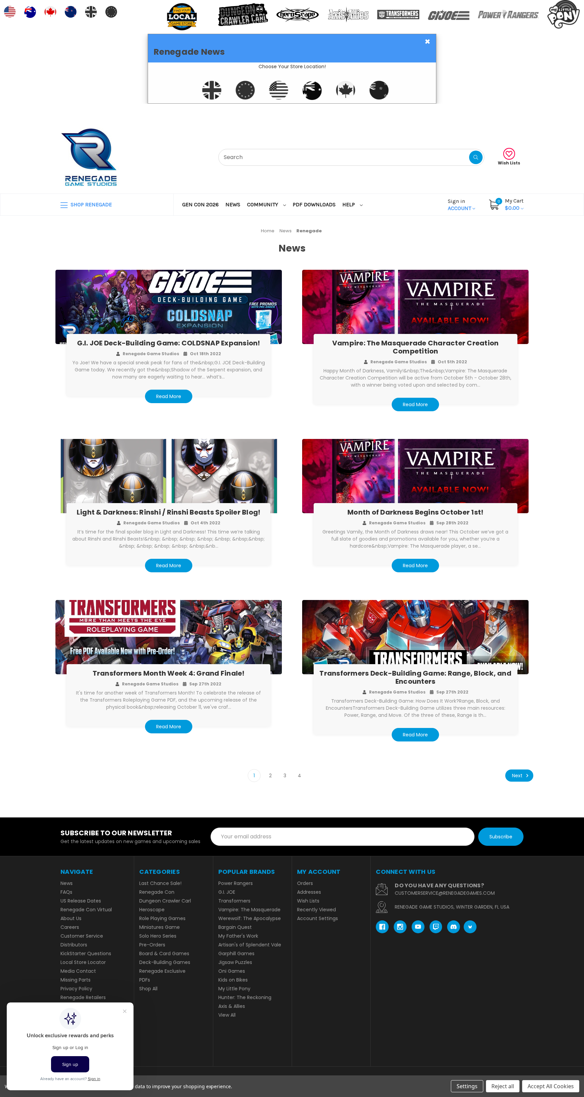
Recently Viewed (316, 909)
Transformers (234, 900)
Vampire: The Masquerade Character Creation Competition (415, 347)
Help (349, 204)
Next (518, 775)
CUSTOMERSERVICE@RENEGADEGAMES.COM (445, 893)
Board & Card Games (164, 953)
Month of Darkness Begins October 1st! (415, 512)
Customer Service (81, 936)
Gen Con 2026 (200, 204)
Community (263, 204)
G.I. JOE (226, 892)
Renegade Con (156, 892)
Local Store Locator (83, 962)
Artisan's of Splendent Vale (249, 944)
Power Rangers (235, 883)
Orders (305, 883)
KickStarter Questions (85, 953)
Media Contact (78, 971)
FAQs (66, 892)
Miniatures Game (159, 927)
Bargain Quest (235, 927)
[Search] (476, 157)
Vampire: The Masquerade (249, 909)
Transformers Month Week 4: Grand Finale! (169, 673)
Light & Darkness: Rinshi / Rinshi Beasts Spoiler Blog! (169, 512)
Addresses (309, 892)
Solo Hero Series (157, 936)
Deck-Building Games (164, 962)
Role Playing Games (162, 918)
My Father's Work (238, 936)
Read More (168, 396)
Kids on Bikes (233, 979)
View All (227, 1015)
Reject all (502, 1086)
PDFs (144, 979)
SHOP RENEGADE (90, 204)
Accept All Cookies (551, 1086)
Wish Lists (509, 163)
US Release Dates (80, 900)
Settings (467, 1086)
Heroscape (152, 909)
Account (460, 204)
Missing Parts (75, 979)
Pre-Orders (152, 944)
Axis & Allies (231, 1006)
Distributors (73, 944)
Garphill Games (236, 953)
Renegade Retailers (83, 997)
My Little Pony (234, 988)
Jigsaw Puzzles (235, 962)
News (232, 204)
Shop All (148, 988)
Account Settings (317, 918)
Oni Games (231, 971)
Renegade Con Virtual (86, 909)
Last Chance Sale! (160, 883)
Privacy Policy (76, 988)
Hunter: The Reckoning (244, 997)
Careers (69, 927)
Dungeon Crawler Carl (165, 900)
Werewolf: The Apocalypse (249, 918)
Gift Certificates (495, 112)
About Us (70, 918)
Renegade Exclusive (162, 971)
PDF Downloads (314, 204)
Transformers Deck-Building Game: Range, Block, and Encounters (415, 677)
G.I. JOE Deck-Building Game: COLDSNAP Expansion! (168, 343)
